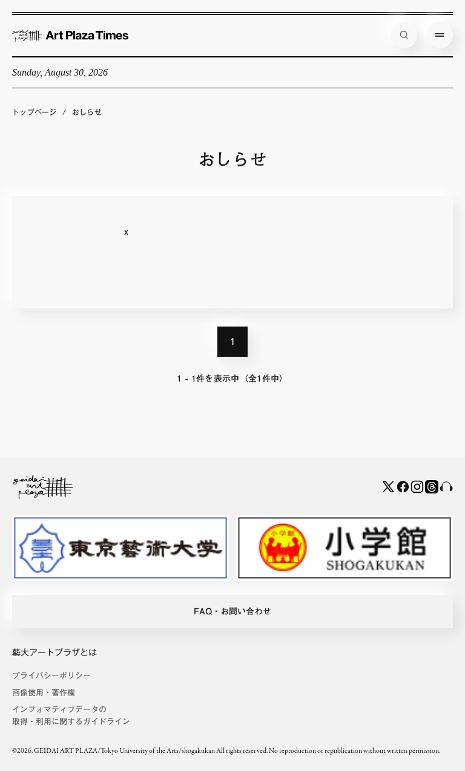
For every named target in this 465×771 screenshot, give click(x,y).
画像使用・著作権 (43, 693)
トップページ (34, 111)
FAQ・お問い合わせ (232, 611)
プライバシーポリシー (51, 676)
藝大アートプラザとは (54, 652)
